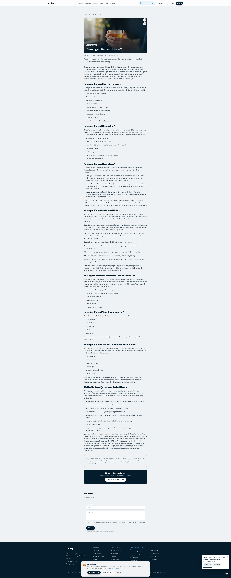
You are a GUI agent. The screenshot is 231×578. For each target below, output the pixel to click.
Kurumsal (113, 3)
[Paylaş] (144, 23)
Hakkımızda (95, 550)
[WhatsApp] (168, 3)
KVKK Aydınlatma (155, 550)
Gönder (90, 528)
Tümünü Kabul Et (94, 572)
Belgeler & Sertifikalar (99, 556)
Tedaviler (80, 3)
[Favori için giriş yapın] (144, 20)
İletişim (94, 559)
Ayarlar (119, 572)
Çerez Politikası (154, 559)
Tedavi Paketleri (116, 550)
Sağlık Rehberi (104, 3)
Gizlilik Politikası (154, 556)
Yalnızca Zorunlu (108, 572)
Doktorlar (88, 3)
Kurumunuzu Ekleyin (135, 552)
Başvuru (179, 3)
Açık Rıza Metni (154, 553)
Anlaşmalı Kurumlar (135, 555)
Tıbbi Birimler (115, 553)
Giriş (172, 3)
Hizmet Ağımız (134, 557)
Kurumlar (95, 3)
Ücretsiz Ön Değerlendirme (115, 479)
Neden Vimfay (96, 553)
